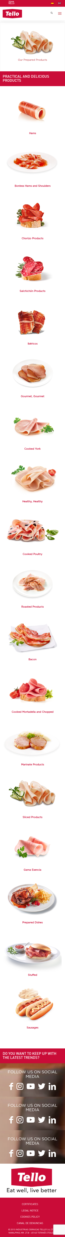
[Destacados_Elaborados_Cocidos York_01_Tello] (32, 425)
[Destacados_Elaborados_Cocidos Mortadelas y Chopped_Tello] (32, 688)
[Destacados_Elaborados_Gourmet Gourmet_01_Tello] (32, 373)
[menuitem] (11, 4)
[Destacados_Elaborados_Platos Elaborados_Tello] (32, 899)
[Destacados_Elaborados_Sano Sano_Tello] (32, 478)
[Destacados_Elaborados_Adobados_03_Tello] (32, 741)
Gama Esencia (32, 870)
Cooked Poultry (32, 554)
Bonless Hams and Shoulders (32, 186)
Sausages (32, 1027)
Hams (32, 133)
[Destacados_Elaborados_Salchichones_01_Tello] (32, 267)
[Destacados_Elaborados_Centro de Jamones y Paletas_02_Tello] (32, 162)
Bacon (32, 659)
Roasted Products (32, 607)
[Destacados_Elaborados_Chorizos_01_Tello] (32, 215)
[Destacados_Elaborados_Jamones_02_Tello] (32, 109)
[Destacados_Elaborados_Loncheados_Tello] (32, 794)
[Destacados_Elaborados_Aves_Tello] (32, 531)
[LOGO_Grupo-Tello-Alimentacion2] (26, 13)
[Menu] (59, 14)
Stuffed (32, 975)
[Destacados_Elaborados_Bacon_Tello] (32, 636)
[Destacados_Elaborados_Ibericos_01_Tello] (32, 320)
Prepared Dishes (32, 922)
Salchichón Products (32, 291)
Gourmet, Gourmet (32, 396)
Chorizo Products (32, 238)
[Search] (51, 13)
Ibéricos (33, 343)
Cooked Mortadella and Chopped (33, 712)
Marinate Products (32, 764)
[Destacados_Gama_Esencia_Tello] (32, 846)
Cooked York (32, 449)
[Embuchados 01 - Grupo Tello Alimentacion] (32, 951)
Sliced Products (32, 817)
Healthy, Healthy (32, 501)
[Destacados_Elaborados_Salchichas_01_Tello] (32, 1004)
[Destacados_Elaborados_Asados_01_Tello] (32, 583)
